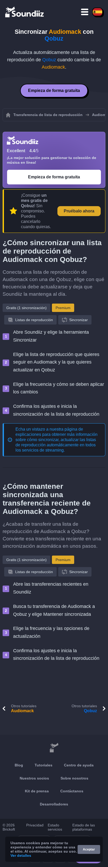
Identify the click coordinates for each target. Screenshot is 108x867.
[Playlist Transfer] (25, 12)
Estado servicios (55, 827)
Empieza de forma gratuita (54, 90)
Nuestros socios (34, 778)
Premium (63, 308)
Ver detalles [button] (20, 855)
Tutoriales (43, 765)
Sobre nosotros (74, 778)
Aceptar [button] (89, 849)
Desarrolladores (54, 804)
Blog (19, 765)
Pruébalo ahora (79, 211)
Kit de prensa (37, 791)
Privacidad (35, 825)
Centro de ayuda (79, 765)
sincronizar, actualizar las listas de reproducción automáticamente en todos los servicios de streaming (55, 444)
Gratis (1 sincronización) (26, 308)
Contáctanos (71, 791)
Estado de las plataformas (83, 827)
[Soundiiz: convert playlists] (54, 748)
